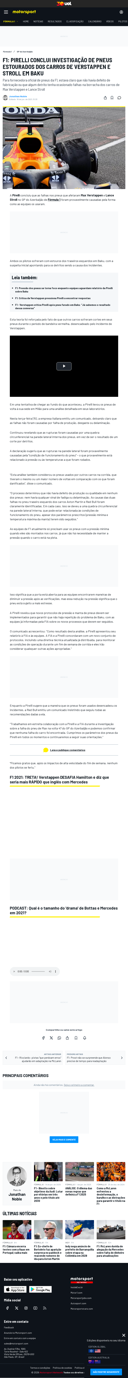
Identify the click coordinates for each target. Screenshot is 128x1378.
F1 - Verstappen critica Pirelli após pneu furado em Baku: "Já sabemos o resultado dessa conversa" (62, 306)
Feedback (9, 1327)
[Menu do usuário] (121, 12)
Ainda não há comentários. (64, 1084)
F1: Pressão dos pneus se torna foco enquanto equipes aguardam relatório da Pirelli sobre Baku (64, 289)
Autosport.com (78, 1303)
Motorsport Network (51, 1372)
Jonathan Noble (18, 96)
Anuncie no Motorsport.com (18, 1332)
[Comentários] (120, 97)
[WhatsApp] (59, 1038)
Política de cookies (62, 1367)
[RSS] (44, 1308)
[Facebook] (43, 1038)
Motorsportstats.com (82, 1308)
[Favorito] (112, 97)
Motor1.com (76, 1292)
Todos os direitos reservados (80, 1372)
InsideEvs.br (77, 1287)
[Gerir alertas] (84, 1038)
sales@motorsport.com (16, 1343)
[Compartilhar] (105, 97)
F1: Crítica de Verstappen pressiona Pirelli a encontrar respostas (52, 298)
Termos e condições (40, 1367)
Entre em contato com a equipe (20, 1338)
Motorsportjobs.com (81, 1298)
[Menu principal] (6, 12)
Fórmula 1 (54, 199)
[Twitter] (51, 1038)
